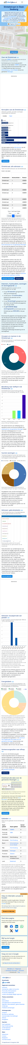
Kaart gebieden (6, 1024)
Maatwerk (5, 1038)
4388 (11, 832)
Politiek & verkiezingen (8, 1008)
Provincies (5, 992)
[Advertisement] (14, 92)
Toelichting (5, 161)
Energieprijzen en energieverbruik (11, 1002)
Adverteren (5, 1034)
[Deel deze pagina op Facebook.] (11, 926)
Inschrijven (5, 947)
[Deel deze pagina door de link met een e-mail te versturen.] (6, 926)
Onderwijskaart (6, 1027)
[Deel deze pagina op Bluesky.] (16, 931)
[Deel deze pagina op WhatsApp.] (22, 926)
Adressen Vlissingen (7, 278)
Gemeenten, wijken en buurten (10, 989)
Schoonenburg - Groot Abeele (10, 70)
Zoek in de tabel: (6, 171)
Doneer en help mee (8, 911)
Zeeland (12, 853)
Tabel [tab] (10, 116)
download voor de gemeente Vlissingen (12, 429)
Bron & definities (7, 576)
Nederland (13, 861)
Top (19, 972)
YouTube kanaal (6, 1039)
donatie (4, 903)
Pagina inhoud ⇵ (15, 24)
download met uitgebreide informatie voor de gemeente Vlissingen (13, 739)
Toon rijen (14, 213)
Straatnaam (5, 177)
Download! (5, 813)
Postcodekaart (6, 1029)
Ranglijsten (5, 1019)
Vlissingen (10, 71)
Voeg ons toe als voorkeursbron (12, 963)
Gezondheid (5, 1001)
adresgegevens (12, 16)
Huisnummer (16, 177)
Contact (4, 1036)
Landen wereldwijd (7, 994)
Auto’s (3, 999)
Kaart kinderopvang (7, 1026)
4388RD (9, 59)
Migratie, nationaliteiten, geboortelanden (13, 1004)
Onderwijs (5, 1006)
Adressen (4, 987)
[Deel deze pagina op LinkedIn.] (16, 926)
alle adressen (17, 147)
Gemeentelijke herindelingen (10, 1016)
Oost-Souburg (14, 840)
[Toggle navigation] (22, 2)
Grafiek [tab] (5, 116)
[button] (18, 57)
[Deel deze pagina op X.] (11, 931)
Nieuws (4, 1017)
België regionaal (17, 994)
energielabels (7, 18)
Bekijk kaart (14, 52)
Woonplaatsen (12, 991)
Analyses (4, 1012)
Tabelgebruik (19, 278)
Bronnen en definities (8, 1014)
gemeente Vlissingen (9, 769)
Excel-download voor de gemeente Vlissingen (14, 244)
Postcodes (5, 991)
